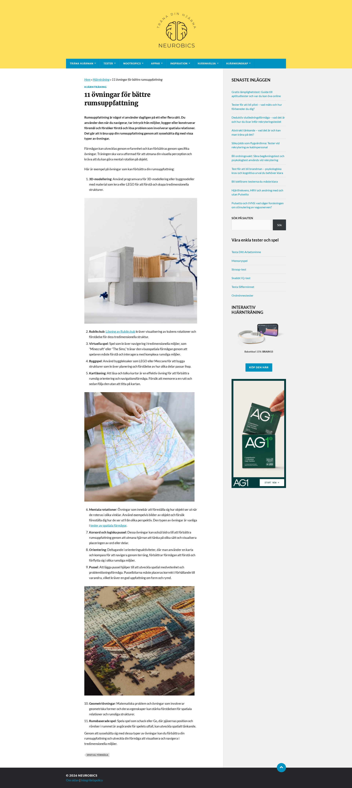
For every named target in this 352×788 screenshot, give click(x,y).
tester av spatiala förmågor (108, 525)
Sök (279, 225)
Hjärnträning (101, 79)
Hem (87, 79)
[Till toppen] (281, 767)
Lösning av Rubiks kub (120, 331)
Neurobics (87, 775)
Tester (108, 63)
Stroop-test (239, 269)
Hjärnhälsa (207, 63)
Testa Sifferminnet (243, 286)
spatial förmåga (97, 755)
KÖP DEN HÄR (259, 367)
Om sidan (72, 780)
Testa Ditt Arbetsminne (246, 252)
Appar (155, 63)
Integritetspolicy (92, 780)
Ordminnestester (242, 295)
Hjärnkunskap (237, 63)
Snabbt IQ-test (241, 278)
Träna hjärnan (81, 63)
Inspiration (179, 63)
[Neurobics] (176, 29)
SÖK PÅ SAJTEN (242, 218)
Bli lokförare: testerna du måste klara (255, 181)
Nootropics (132, 63)
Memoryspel (239, 260)
